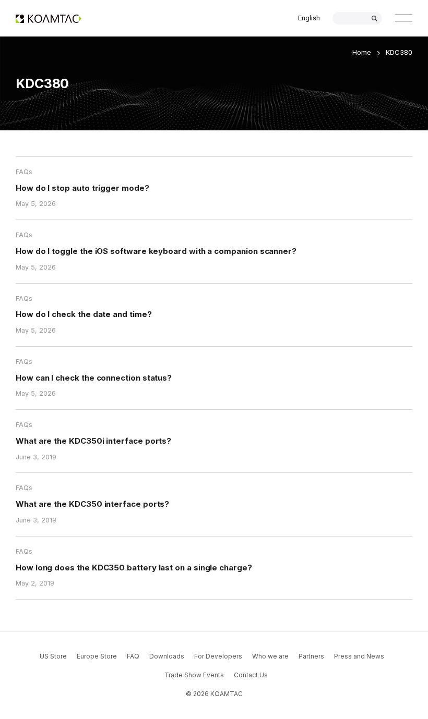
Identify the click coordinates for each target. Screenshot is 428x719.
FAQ (133, 656)
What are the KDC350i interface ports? (93, 441)
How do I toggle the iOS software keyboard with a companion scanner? (156, 251)
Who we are (270, 656)
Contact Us (251, 675)
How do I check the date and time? (84, 314)
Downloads (166, 656)
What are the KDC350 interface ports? (92, 504)
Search (374, 18)
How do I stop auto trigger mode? (82, 188)
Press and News (359, 656)
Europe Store (97, 656)
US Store (53, 656)
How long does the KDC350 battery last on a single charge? (134, 567)
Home (361, 52)
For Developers (218, 656)
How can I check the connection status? (94, 378)
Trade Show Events (194, 675)
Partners (311, 656)
